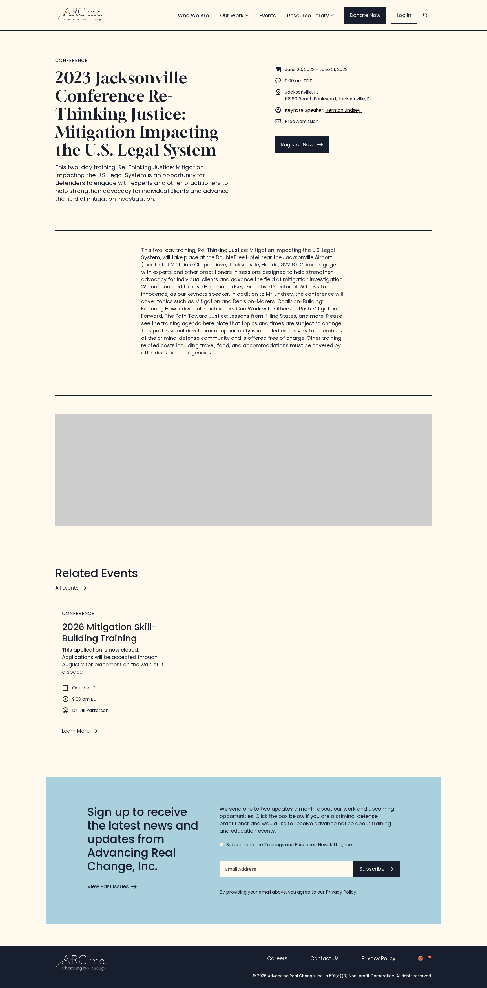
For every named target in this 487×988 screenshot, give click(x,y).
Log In (404, 15)
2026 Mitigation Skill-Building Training (109, 633)
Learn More (76, 730)
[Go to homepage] (80, 14)
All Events (67, 587)
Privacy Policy (341, 892)
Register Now (297, 144)
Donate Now (365, 15)
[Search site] (425, 15)
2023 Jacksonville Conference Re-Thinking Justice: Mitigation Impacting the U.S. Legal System (137, 113)
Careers (277, 958)
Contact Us (324, 958)
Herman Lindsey (342, 110)
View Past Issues (108, 886)
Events (268, 15)
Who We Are (193, 15)
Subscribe (371, 868)
